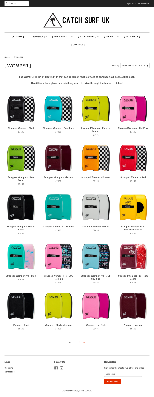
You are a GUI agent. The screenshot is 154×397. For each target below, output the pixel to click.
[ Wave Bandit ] (61, 36)
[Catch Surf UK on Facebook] (56, 368)
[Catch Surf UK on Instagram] (61, 368)
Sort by (115, 65)
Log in (128, 3)
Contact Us (10, 372)
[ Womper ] (38, 36)
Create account (142, 3)
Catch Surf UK (85, 390)
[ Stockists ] (132, 36)
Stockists (9, 368)
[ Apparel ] (110, 36)
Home (7, 57)
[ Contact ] (78, 44)
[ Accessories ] (87, 36)
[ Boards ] (18, 36)
